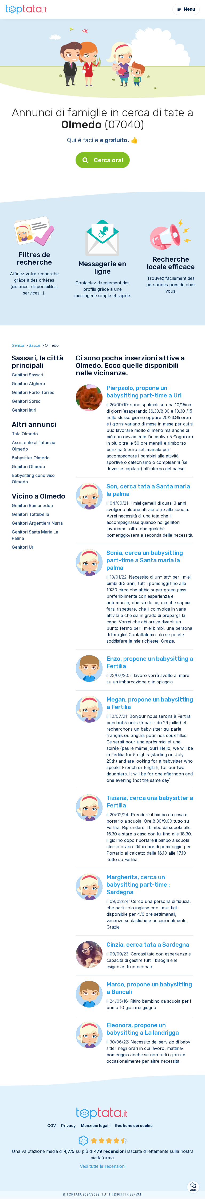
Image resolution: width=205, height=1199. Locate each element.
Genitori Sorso (26, 401)
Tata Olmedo (25, 433)
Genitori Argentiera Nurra (37, 523)
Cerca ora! (108, 160)
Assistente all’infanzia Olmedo (33, 446)
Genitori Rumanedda (32, 505)
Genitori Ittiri (24, 410)
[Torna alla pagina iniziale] (26, 9)
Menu (189, 9)
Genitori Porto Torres (33, 392)
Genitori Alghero (28, 383)
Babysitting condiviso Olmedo (33, 478)
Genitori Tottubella (30, 514)
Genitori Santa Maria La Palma (35, 535)
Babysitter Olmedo (31, 457)
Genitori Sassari (27, 374)
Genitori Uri (23, 547)
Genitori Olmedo (28, 466)
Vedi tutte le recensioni (102, 1166)
